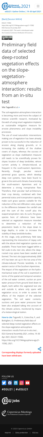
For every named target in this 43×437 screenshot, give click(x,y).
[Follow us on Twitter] (4, 383)
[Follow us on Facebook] (10, 383)
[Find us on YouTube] (27, 383)
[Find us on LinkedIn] (15, 383)
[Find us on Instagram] (21, 383)
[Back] (4, 19)
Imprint (8, 433)
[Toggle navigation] (38, 6)
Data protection (21, 433)
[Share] (39, 349)
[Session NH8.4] (15, 19)
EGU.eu (35, 433)
